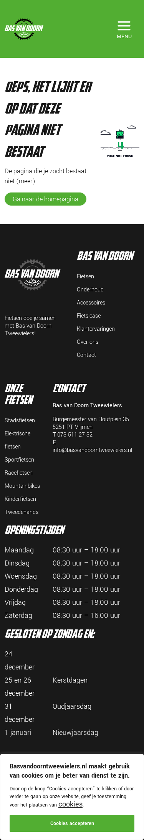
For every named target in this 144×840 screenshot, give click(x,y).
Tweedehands (21, 512)
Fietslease (89, 316)
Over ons (87, 342)
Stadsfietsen (20, 421)
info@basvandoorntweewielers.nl (92, 450)
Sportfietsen (19, 460)
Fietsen (85, 277)
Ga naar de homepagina (45, 199)
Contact (86, 355)
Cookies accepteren (72, 823)
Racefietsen (19, 473)
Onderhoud (90, 290)
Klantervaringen (96, 329)
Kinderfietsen (20, 499)
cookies (70, 804)
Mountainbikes (22, 486)
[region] (72, 797)
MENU (124, 36)
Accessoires (91, 303)
